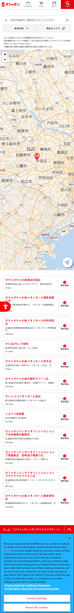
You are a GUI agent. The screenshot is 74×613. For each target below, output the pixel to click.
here (7, 550)
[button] (37, 156)
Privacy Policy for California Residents (28, 585)
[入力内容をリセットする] (67, 20)
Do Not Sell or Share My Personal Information (32, 588)
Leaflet (59, 269)
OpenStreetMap (68, 269)
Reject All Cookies (37, 607)
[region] (37, 573)
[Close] (70, 538)
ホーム (6, 529)
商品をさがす (53, 28)
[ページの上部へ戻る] (69, 529)
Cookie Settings (37, 598)
